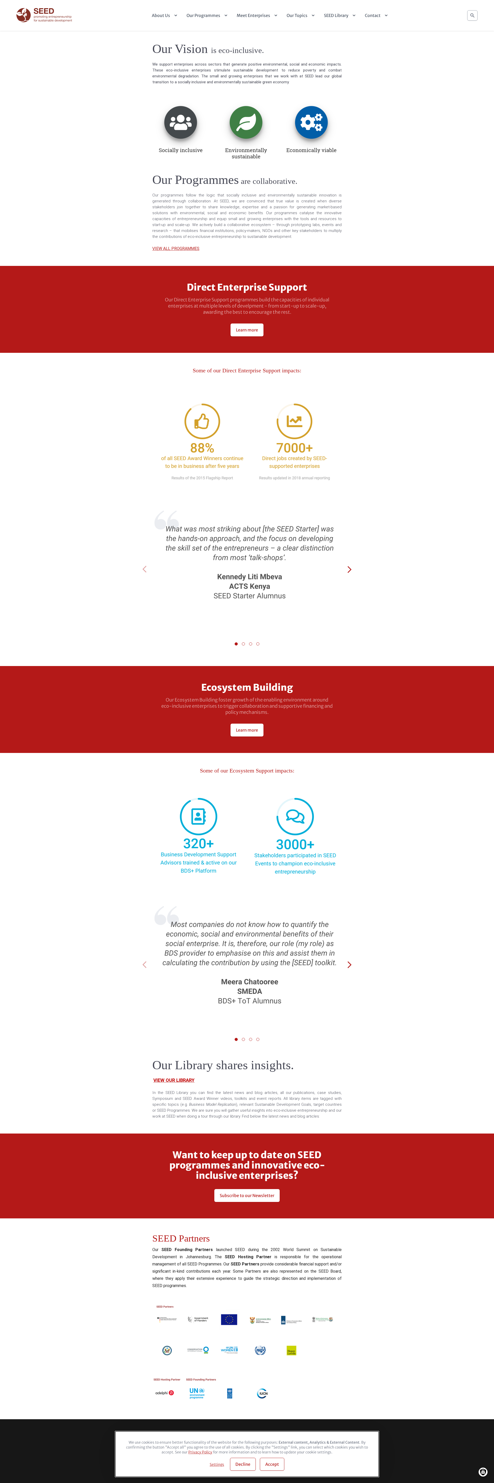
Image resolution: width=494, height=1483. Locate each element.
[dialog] (247, 1454)
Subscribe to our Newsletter (247, 1195)
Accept (272, 1464)
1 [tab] (236, 643)
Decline (242, 1464)
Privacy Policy (200, 1452)
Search (472, 15)
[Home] (44, 15)
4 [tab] (257, 643)
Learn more (247, 329)
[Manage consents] (483, 1472)
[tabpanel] (247, 570)
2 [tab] (243, 643)
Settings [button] (217, 1464)
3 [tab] (250, 643)
